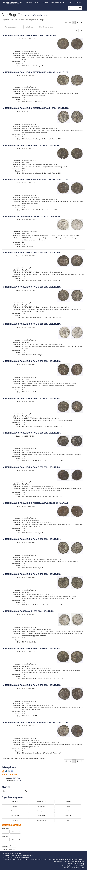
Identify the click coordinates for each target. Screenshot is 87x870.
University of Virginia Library (12, 853)
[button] (77, 22)
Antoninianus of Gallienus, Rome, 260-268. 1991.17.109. (32, 648)
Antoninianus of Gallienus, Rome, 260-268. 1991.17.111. (32, 539)
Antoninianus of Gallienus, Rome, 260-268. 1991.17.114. (32, 433)
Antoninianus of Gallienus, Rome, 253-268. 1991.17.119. (32, 252)
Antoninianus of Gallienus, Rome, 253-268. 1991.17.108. (32, 685)
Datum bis (5, 836)
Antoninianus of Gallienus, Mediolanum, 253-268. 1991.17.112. (36, 503)
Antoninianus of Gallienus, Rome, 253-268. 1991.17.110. (32, 574)
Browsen (29, 3)
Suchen (37, 3)
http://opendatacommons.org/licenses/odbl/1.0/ (65, 859)
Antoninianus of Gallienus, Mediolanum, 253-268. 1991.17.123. (36, 72)
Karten (46, 3)
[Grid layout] (82, 30)
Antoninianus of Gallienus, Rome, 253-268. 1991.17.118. (32, 287)
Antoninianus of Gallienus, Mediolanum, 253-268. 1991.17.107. (36, 722)
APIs (70, 3)
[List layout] (76, 30)
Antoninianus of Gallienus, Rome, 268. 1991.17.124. (30, 35)
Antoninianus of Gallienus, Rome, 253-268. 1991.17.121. (32, 145)
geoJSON (13, 778)
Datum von (5, 828)
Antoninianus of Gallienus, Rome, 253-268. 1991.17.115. (32, 398)
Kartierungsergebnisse (35, 15)
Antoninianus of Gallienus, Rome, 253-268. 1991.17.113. (32, 467)
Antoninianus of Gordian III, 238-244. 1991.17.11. (28, 611)
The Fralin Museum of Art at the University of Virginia (67, 862)
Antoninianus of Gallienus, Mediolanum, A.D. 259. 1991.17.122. (36, 108)
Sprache (77, 3)
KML (18, 778)
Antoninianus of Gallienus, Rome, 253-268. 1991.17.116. (32, 361)
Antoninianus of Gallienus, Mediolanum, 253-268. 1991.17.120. (36, 179)
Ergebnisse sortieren (47, 27)
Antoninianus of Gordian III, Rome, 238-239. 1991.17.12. (32, 216)
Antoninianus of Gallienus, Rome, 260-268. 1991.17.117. (32, 324)
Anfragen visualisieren (58, 3)
